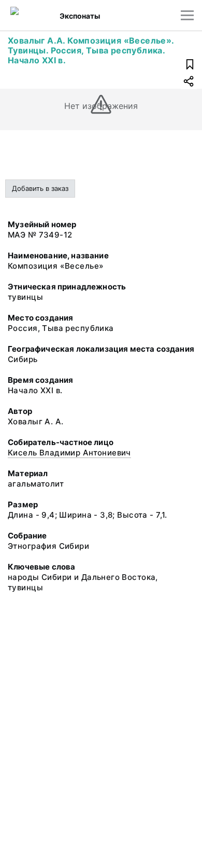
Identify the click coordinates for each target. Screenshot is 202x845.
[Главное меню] (187, 15)
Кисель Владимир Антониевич (69, 453)
